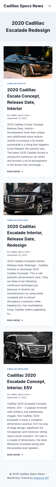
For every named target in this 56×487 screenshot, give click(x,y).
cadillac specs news (19, 115)
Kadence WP (41, 477)
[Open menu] (49, 6)
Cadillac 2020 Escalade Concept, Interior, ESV (26, 381)
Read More (15, 171)
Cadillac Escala (16, 83)
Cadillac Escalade (17, 220)
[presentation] (28, 62)
